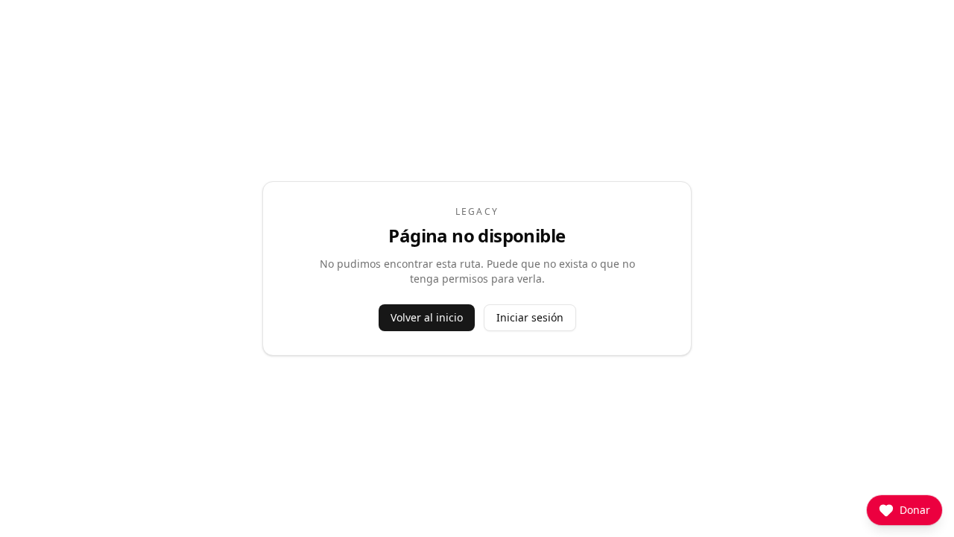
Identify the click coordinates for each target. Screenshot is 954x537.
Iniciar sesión (529, 317)
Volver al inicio (427, 317)
